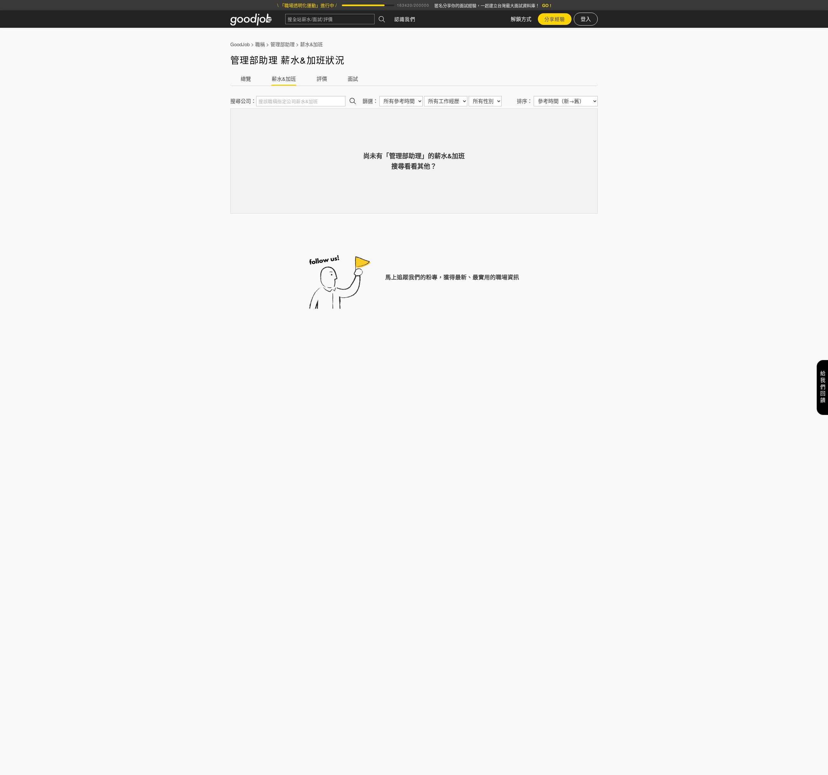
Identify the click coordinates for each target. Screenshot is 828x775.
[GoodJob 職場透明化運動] (257, 19)
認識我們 (404, 19)
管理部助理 (282, 44)
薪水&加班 (311, 44)
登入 (586, 19)
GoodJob (240, 44)
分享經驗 (554, 19)
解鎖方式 (521, 19)
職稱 (260, 44)
